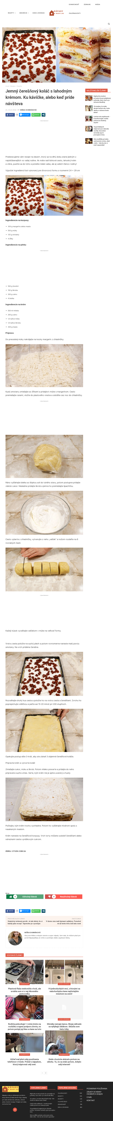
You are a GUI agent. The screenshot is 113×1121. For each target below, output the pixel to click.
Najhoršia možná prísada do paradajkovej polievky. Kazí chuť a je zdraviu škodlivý (42, 1094)
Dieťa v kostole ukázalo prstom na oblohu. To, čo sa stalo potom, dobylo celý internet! (64, 1062)
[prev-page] (42, 1073)
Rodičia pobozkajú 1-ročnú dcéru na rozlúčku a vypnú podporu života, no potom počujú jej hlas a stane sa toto (24, 1026)
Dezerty (19, 86)
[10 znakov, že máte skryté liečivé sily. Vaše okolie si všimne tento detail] (88, 108)
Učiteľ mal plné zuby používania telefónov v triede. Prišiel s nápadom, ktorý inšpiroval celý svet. (24, 1062)
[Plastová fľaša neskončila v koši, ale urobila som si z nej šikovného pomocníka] (24, 972)
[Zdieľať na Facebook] (10, 114)
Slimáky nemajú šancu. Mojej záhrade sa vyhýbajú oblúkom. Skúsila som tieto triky (64, 1026)
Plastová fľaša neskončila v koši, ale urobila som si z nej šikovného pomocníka (24, 991)
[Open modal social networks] (43, 114)
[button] (109, 24)
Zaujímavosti (24, 1019)
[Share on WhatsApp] (36, 114)
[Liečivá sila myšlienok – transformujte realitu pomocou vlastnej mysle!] (88, 118)
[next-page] (45, 1073)
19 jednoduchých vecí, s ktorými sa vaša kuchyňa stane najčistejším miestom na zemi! (64, 991)
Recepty (12, 86)
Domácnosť (24, 984)
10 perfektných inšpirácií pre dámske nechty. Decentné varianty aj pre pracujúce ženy (101, 131)
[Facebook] (15, 1110)
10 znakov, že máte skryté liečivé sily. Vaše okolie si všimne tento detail (42, 1099)
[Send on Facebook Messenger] (25, 114)
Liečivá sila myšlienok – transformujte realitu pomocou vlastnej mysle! (41, 1104)
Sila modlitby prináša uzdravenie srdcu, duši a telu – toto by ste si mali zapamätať (42, 1116)
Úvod (7, 86)
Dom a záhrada (64, 984)
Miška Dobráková (28, 110)
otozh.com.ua (19, 851)
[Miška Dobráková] (15, 938)
